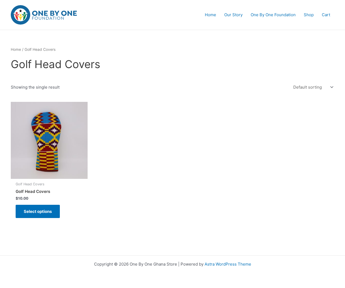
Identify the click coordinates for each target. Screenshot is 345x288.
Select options (38, 211)
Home (16, 49)
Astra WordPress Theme (228, 264)
